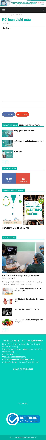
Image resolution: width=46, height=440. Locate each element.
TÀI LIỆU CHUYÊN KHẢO (15, 15)
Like (9, 173)
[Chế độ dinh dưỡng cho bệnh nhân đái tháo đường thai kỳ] (7, 291)
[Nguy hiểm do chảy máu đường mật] (7, 312)
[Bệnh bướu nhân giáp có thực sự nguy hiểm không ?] (23, 257)
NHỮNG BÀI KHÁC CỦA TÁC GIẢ (29, 125)
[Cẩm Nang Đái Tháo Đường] (23, 210)
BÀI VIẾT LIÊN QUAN (10, 125)
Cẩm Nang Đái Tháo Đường (15, 228)
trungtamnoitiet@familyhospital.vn (20, 359)
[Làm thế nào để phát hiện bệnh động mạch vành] (7, 301)
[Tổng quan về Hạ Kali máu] (7, 133)
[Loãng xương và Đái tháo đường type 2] (7, 143)
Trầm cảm (18, 151)
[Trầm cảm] (7, 154)
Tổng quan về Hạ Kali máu (24, 131)
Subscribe (23, 173)
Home (4, 15)
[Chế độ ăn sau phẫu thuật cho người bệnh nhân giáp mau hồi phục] (7, 322)
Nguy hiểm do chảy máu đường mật (27, 309)
